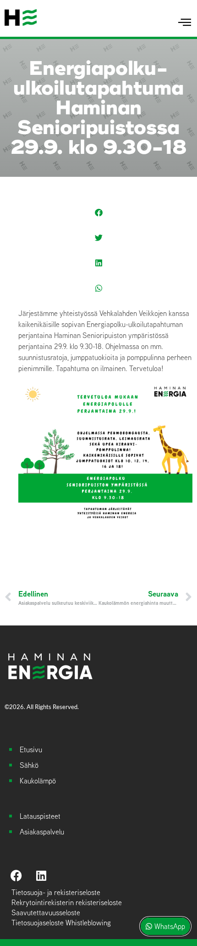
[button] (98, 212)
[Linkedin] (41, 875)
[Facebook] (16, 875)
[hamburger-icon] (184, 22)
